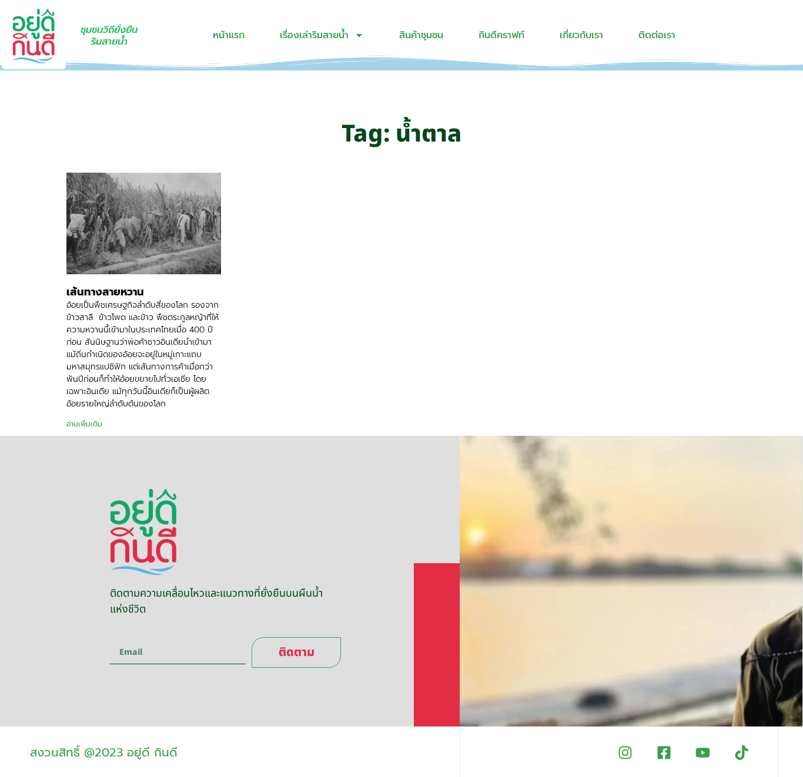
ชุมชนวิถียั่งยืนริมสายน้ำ (109, 36)
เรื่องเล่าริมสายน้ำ (314, 35)
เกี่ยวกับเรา (581, 35)
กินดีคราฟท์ (501, 35)
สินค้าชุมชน (421, 35)
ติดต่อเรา (656, 35)
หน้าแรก (229, 35)
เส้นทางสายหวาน (105, 292)
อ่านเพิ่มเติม (84, 424)
